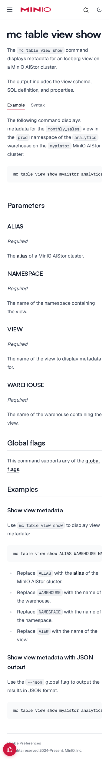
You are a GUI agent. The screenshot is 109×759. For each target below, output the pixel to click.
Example (16, 105)
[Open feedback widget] (9, 749)
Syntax (38, 105)
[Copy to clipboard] (96, 171)
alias (22, 256)
